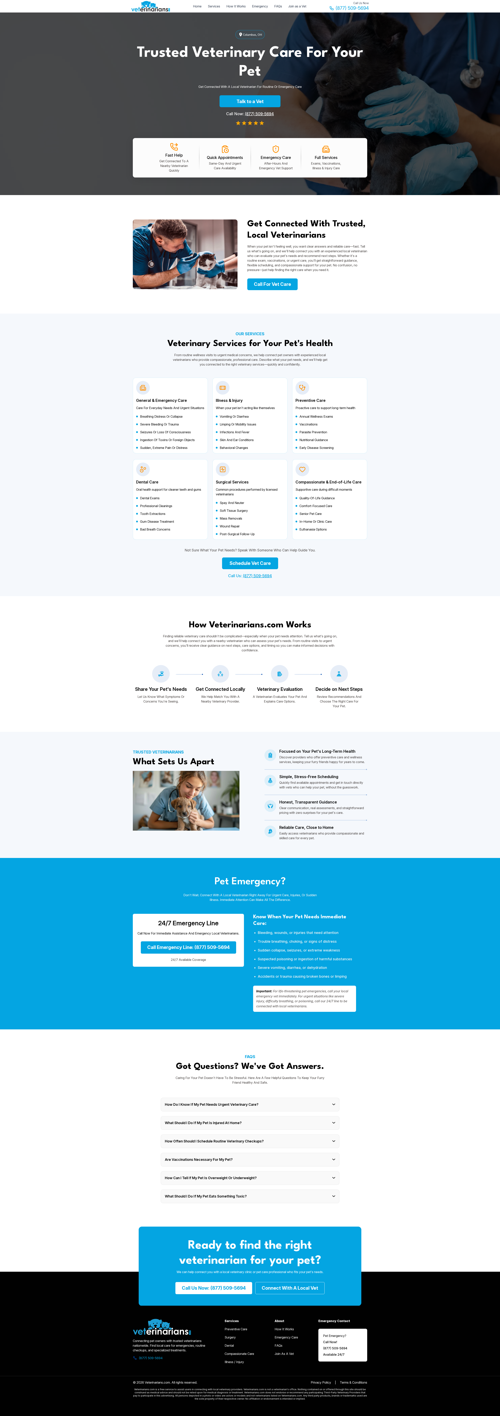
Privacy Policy (321, 1382)
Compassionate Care (239, 1354)
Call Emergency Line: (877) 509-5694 (188, 947)
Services (214, 6)
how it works (284, 1329)
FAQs (278, 6)
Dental (229, 1345)
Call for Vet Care (272, 284)
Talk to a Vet (250, 101)
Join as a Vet (297, 6)
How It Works (236, 6)
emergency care (286, 1337)
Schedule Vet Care (250, 563)
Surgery (230, 1337)
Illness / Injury (234, 1362)
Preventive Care (236, 1329)
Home (197, 6)
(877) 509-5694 (352, 8)
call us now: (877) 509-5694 (214, 1288)
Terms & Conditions (353, 1382)
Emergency (260, 6)
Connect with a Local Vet (290, 1288)
